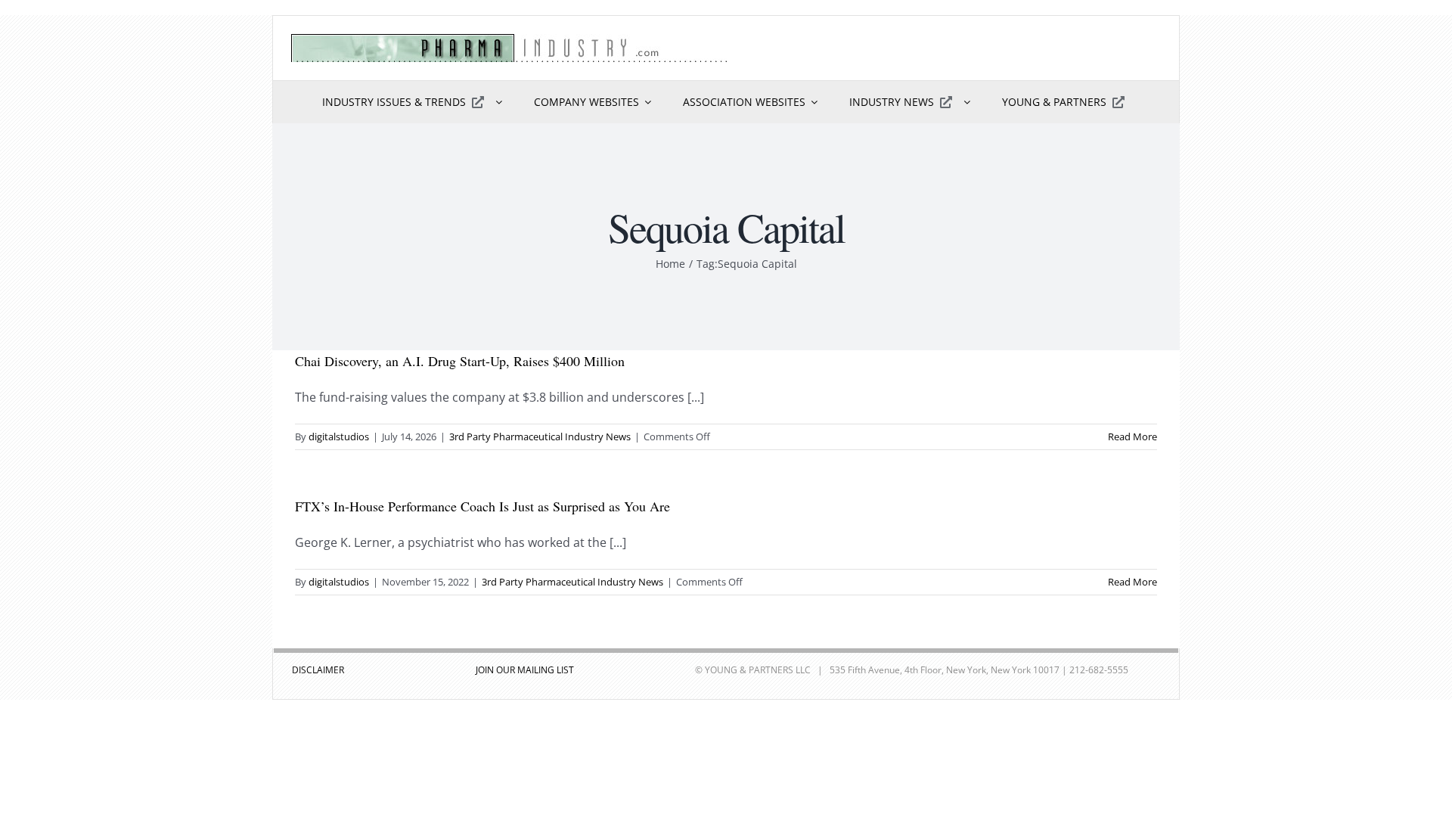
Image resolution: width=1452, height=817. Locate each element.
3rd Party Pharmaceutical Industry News (540, 436)
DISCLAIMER (318, 669)
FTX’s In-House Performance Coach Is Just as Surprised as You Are (482, 506)
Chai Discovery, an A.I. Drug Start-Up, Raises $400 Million (460, 361)
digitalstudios (339, 436)
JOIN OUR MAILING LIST (525, 669)
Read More (1132, 436)
